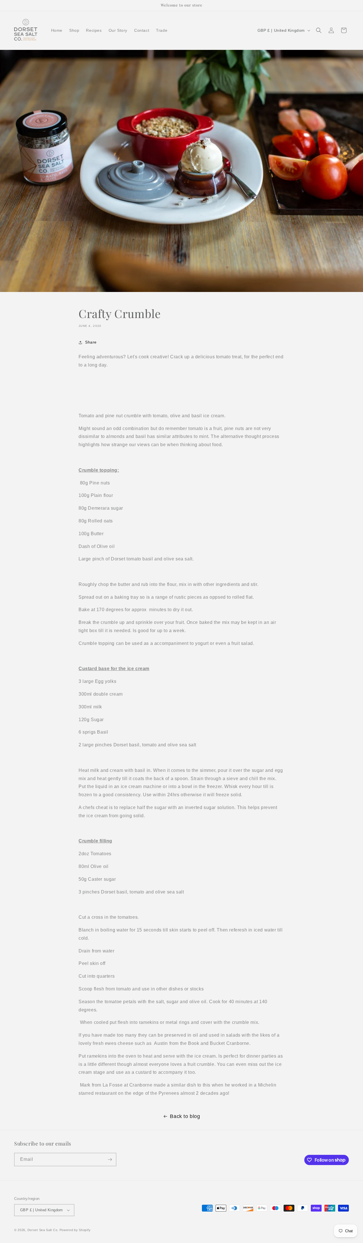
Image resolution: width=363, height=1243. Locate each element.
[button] (319, 30)
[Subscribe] (110, 1159)
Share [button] (91, 342)
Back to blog (185, 1116)
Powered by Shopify (75, 1230)
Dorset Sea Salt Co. (43, 1230)
